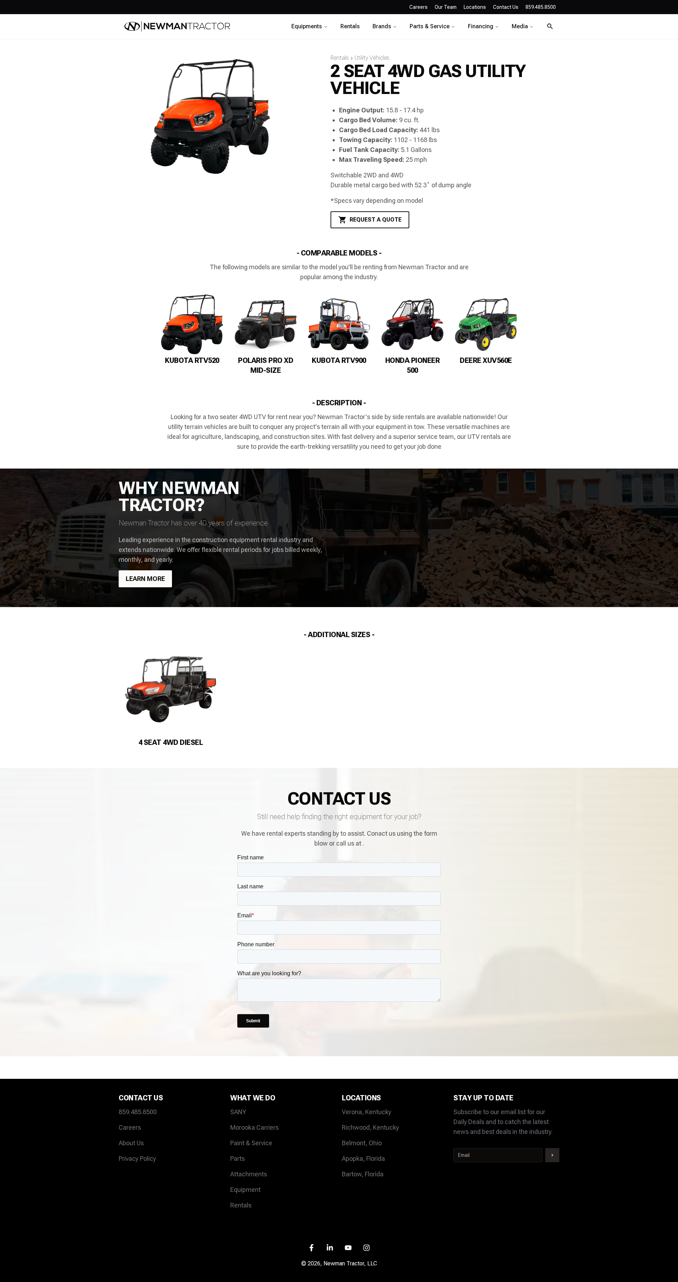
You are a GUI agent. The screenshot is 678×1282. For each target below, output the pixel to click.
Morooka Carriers (254, 1127)
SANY (238, 1112)
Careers (418, 7)
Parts (237, 1158)
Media (520, 26)
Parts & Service (430, 26)
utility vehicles (372, 57)
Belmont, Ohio (362, 1143)
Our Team (446, 7)
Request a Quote (376, 219)
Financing (480, 26)
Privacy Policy (137, 1158)
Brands (382, 26)
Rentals (350, 26)
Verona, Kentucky (366, 1112)
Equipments (306, 26)
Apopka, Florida (363, 1158)
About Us (131, 1143)
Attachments (248, 1174)
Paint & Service (251, 1143)
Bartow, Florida (362, 1174)
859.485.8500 (138, 1112)
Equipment (245, 1189)
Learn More (145, 578)
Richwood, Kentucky (370, 1127)
